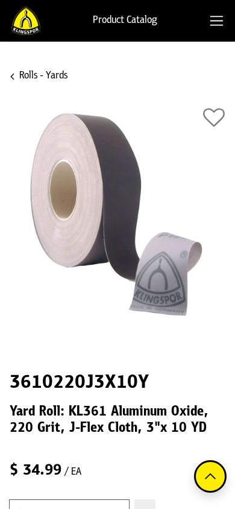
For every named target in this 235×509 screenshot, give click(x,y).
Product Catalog (125, 20)
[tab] (216, 20)
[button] (213, 117)
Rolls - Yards (43, 76)
